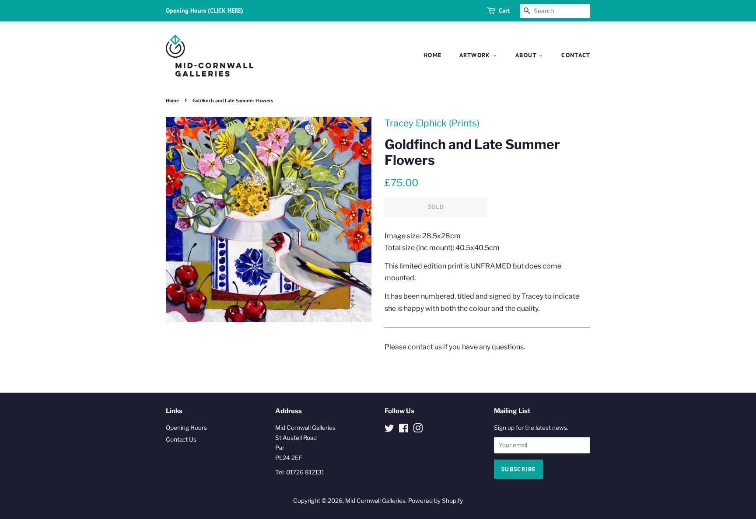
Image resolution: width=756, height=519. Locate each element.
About (527, 55)
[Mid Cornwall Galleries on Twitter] (389, 429)
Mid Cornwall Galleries (375, 500)
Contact (575, 55)
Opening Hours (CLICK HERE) (204, 10)
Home (433, 55)
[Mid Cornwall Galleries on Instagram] (418, 429)
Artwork (476, 55)
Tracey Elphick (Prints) (432, 123)
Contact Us (181, 439)
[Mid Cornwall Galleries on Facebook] (404, 429)
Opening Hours (186, 427)
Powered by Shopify (435, 500)
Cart (504, 10)
